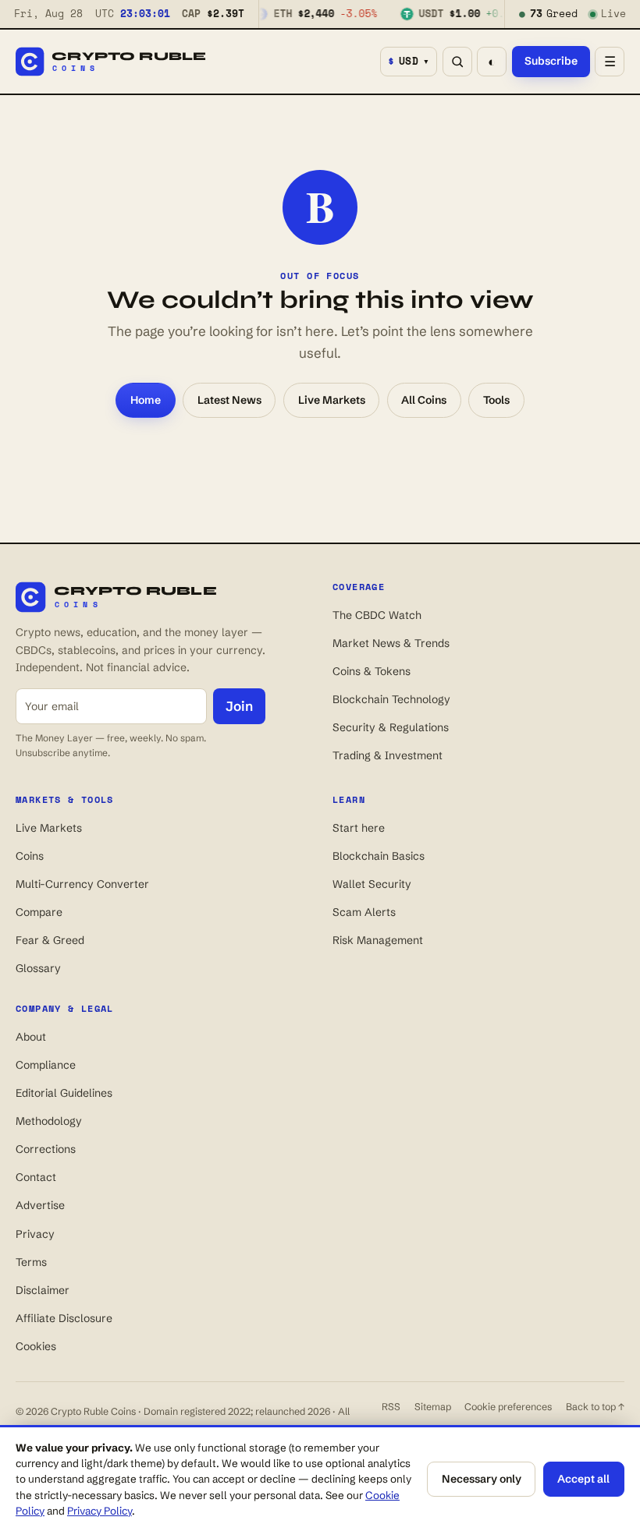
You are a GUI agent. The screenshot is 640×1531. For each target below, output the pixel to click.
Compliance (46, 1065)
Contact (36, 1177)
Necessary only (481, 1479)
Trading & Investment (387, 755)
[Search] (457, 61)
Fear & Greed (50, 940)
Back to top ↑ (595, 1407)
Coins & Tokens (371, 671)
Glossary (38, 968)
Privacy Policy (99, 1510)
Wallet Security (371, 884)
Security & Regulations (390, 727)
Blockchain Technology (391, 699)
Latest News (229, 400)
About (31, 1037)
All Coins (423, 400)
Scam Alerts (364, 912)
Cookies (36, 1346)
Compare (39, 912)
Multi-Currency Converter (82, 884)
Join (239, 706)
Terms (31, 1262)
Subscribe (551, 61)
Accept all (583, 1479)
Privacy (35, 1234)
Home (145, 400)
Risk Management (377, 940)
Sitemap (432, 1407)
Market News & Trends (391, 643)
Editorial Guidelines (64, 1093)
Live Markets (331, 400)
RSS (391, 1407)
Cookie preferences (508, 1407)
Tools (496, 400)
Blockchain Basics (378, 856)
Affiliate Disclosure (64, 1318)
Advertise (40, 1205)
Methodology (49, 1121)
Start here (358, 828)
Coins (30, 856)
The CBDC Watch (376, 615)
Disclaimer (42, 1290)
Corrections (46, 1149)
